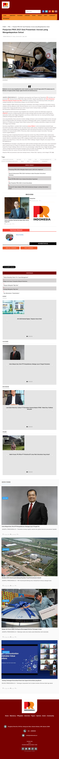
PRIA (9, 26)
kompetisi (29, 159)
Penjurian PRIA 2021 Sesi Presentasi (8, 159)
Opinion (40, 15)
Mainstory (13, 716)
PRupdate (20, 716)
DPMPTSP (5, 113)
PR (47, 97)
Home (7, 716)
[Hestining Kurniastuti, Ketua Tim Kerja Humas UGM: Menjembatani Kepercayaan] (29, 442)
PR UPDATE (20, 15)
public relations (19, 159)
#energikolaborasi (44, 161)
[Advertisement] (29, 256)
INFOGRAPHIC (6, 18)
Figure (33, 15)
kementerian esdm (36, 161)
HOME (4, 15)
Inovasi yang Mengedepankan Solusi (45, 159)
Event (45, 15)
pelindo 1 (28, 161)
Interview (27, 15)
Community (52, 15)
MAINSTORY (12, 15)
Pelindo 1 (33, 126)
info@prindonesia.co (31, 735)
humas (29, 126)
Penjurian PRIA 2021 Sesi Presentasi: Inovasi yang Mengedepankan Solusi (30, 26)
